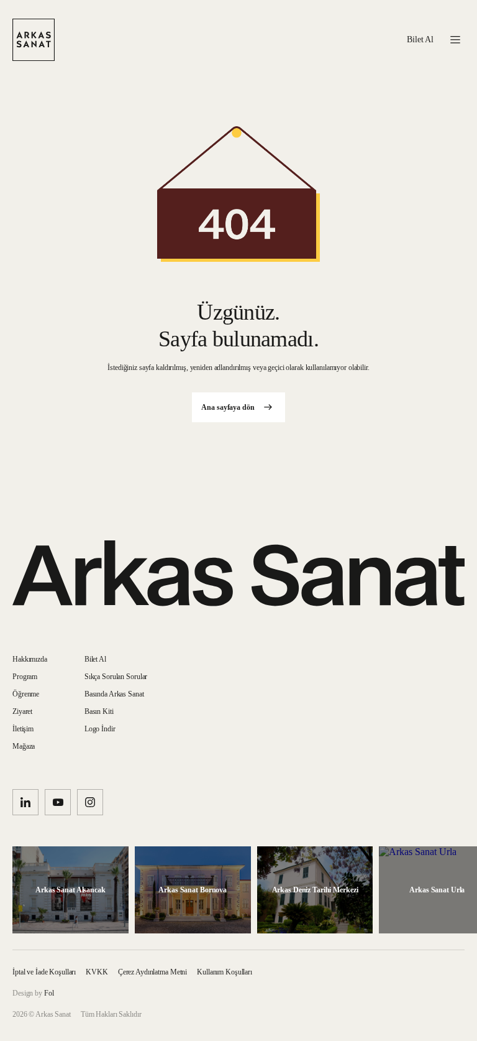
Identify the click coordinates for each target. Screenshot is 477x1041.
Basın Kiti (99, 711)
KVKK (97, 972)
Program (24, 676)
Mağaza (23, 746)
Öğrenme (25, 694)
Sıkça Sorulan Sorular (115, 676)
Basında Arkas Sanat (114, 694)
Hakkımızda (29, 659)
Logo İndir (100, 728)
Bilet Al (420, 39)
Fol (49, 993)
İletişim (23, 728)
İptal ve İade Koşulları (44, 972)
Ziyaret (22, 711)
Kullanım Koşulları (224, 972)
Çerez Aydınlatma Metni (152, 972)
